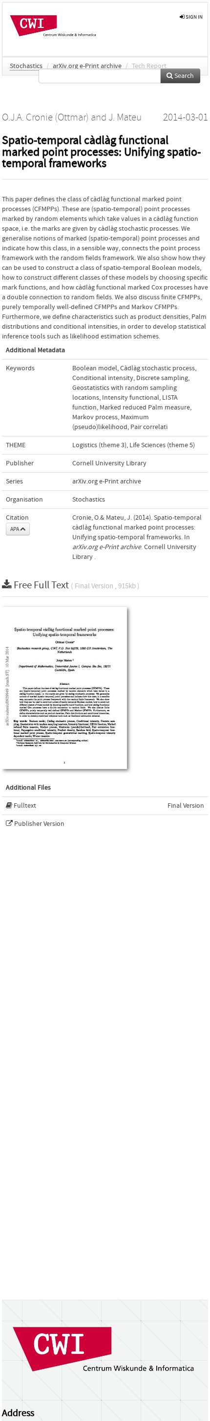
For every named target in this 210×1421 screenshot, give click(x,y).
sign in (194, 17)
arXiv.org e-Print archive (87, 66)
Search (183, 76)
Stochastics (26, 66)
